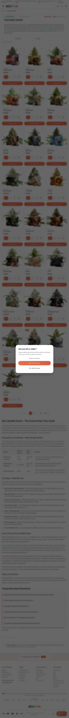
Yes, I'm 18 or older (34, 363)
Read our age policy (34, 358)
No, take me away (34, 368)
